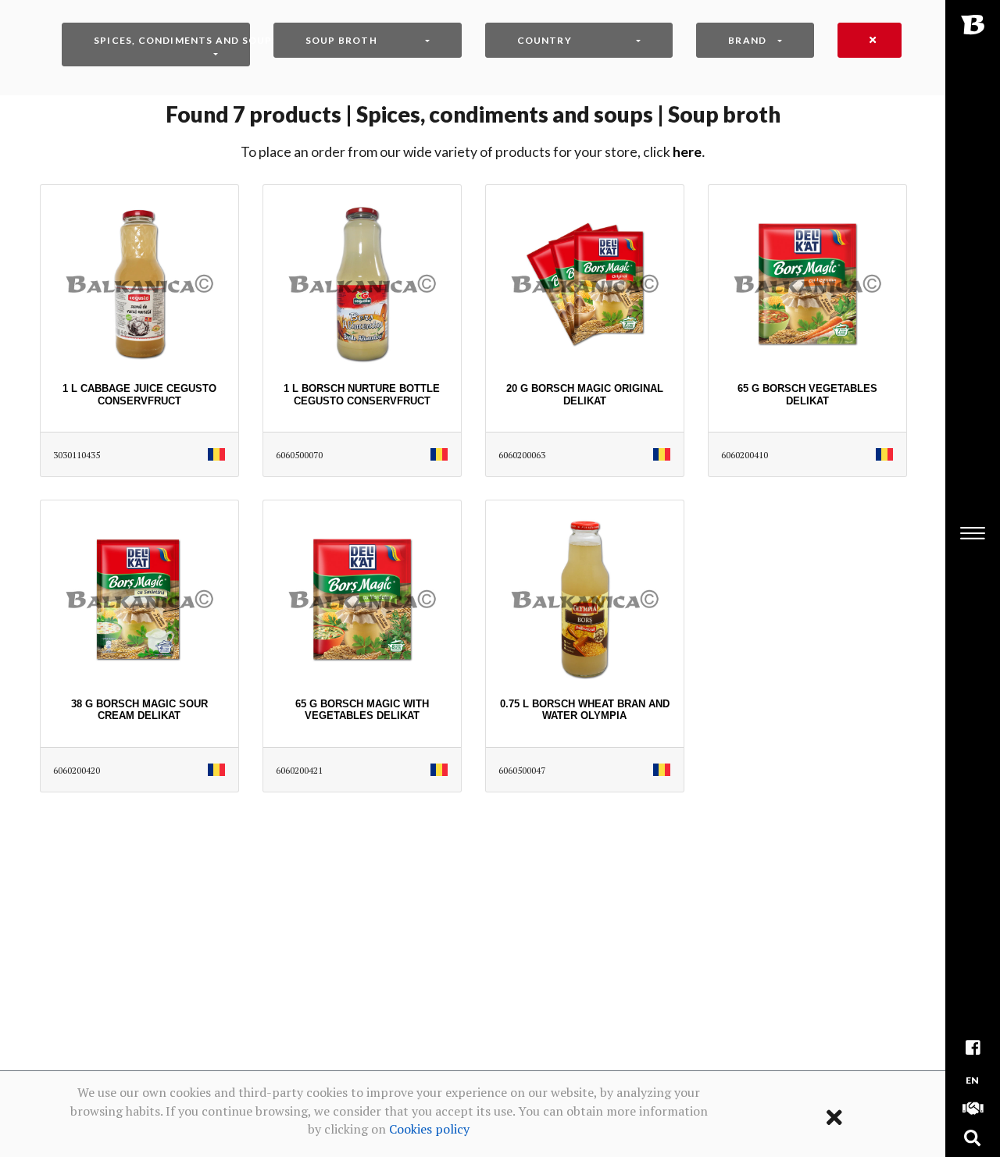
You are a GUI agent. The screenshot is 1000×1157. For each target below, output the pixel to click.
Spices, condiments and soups (172, 40)
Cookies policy (429, 1128)
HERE (687, 152)
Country (544, 40)
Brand (747, 40)
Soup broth (341, 40)
